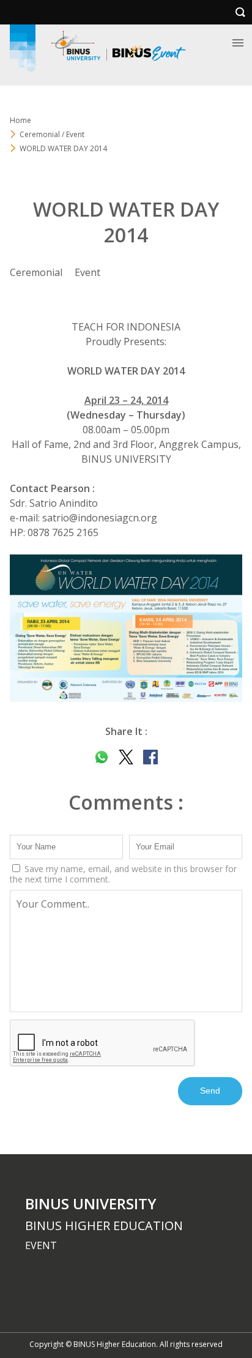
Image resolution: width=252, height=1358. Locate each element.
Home (20, 120)
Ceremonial (36, 272)
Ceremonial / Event (52, 134)
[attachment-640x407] (126, 628)
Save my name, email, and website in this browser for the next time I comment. (123, 874)
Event (87, 272)
